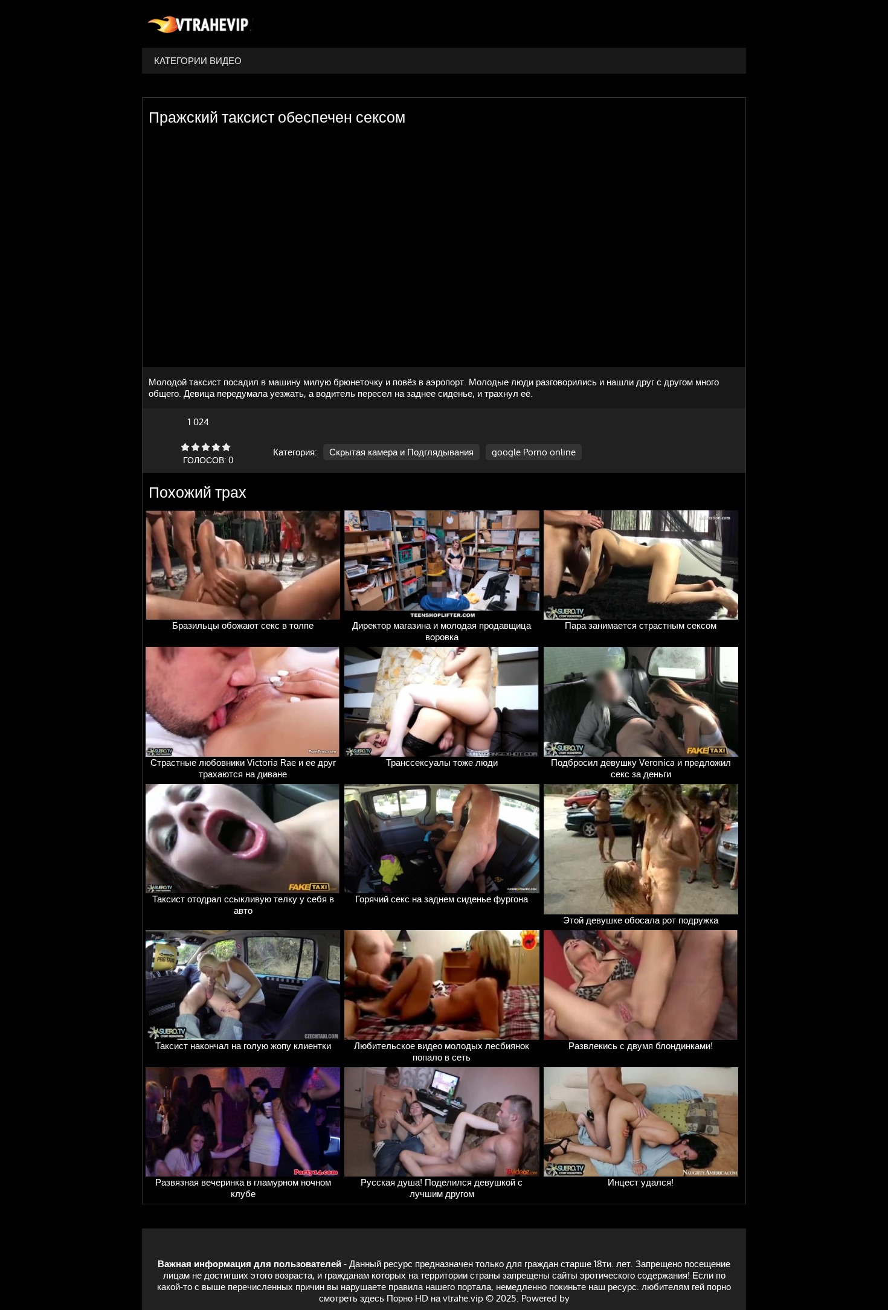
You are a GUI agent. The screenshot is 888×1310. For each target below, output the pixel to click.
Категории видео (198, 60)
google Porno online (534, 452)
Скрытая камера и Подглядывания (401, 452)
